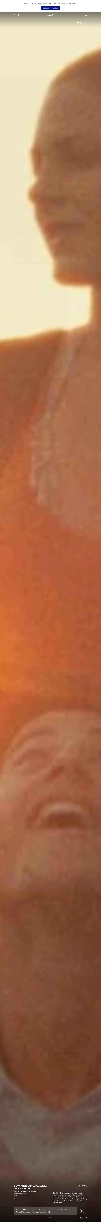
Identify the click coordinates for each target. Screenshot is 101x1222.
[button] (14, 15)
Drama (16, 1195)
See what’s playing (50, 8)
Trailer (83, 1185)
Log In (85, 15)
